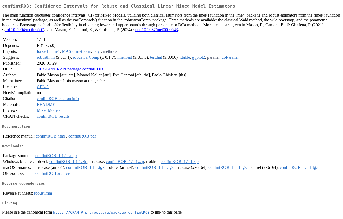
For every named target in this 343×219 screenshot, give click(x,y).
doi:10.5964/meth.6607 (24, 29)
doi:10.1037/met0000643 (156, 29)
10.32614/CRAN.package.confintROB (70, 69)
